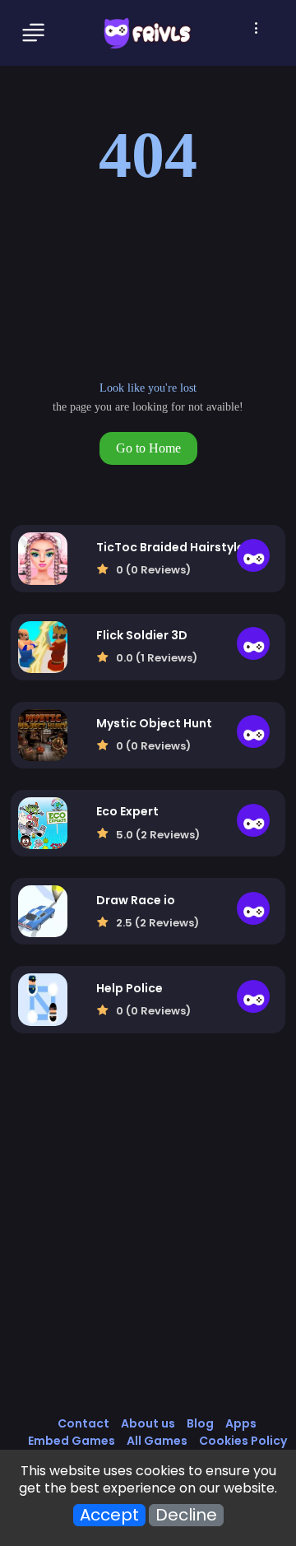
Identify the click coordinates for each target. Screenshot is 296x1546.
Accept (109, 1515)
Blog (200, 1423)
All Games (157, 1440)
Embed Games (71, 1440)
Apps (241, 1423)
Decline (186, 1515)
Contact (83, 1423)
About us (148, 1423)
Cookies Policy (243, 1440)
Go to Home (148, 448)
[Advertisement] (148, 1241)
